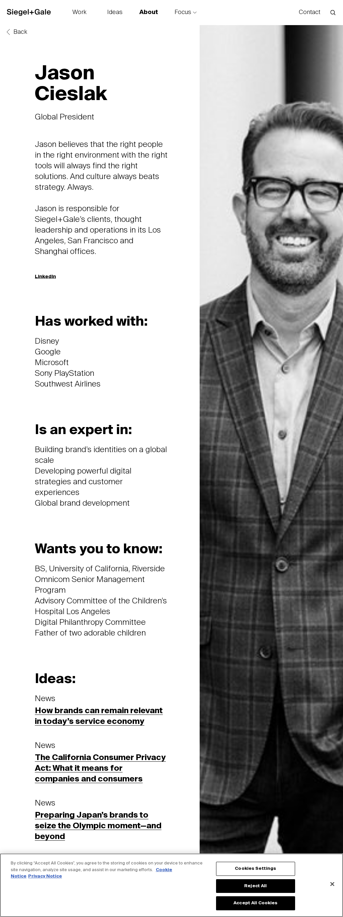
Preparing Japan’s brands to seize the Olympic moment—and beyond (98, 826)
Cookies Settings (255, 868)
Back (20, 32)
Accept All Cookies (255, 903)
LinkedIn (45, 276)
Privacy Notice (45, 876)
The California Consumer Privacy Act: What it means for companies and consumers (100, 768)
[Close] (332, 884)
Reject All (255, 886)
